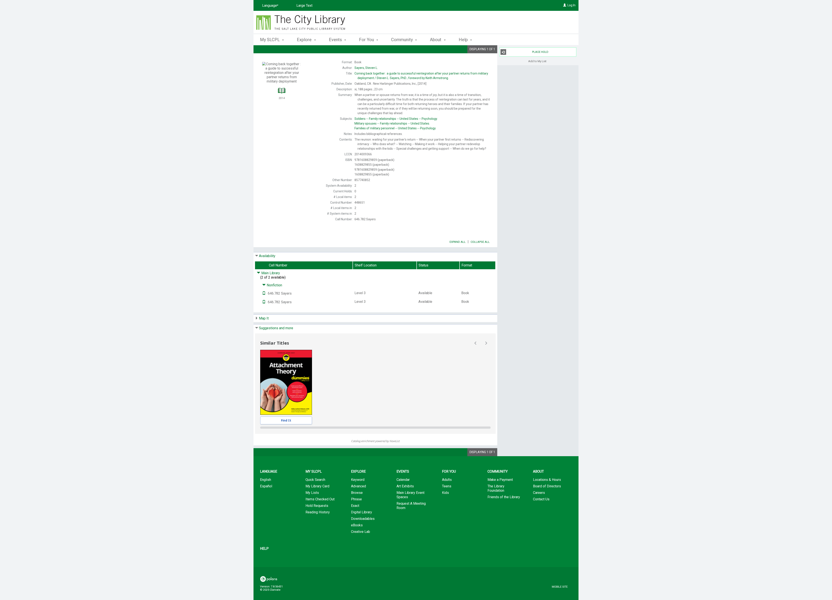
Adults (447, 480)
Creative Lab (360, 532)
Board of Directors (547, 486)
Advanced (358, 486)
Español (266, 486)
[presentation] (286, 382)
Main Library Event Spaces (410, 495)
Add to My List (537, 61)
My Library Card (317, 486)
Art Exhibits (405, 486)
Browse (357, 493)
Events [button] (336, 39)
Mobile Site (560, 586)
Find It (286, 420)
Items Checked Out (320, 499)
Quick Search (315, 480)
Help (264, 548)
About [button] (436, 39)
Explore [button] (305, 39)
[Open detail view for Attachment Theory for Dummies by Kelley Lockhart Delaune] (286, 382)
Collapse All (480, 241)
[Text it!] (264, 293)
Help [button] (464, 39)
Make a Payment (500, 480)
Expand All (458, 241)
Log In (571, 5)
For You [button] (367, 39)
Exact (355, 506)
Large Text (304, 5)
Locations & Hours (547, 480)
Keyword (357, 480)
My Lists (312, 493)
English (265, 480)
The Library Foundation (496, 488)
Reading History (318, 512)
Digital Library (361, 512)
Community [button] (402, 39)
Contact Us (541, 499)
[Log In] (564, 5)
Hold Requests (317, 506)
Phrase (356, 499)
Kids (445, 493)
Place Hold (540, 52)
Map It (264, 318)
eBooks (357, 525)
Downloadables (363, 519)
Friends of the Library (504, 497)
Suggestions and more (276, 328)
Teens (446, 486)
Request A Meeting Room (411, 505)
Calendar (403, 480)
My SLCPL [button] (270, 39)
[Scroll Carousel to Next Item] (486, 343)
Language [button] (268, 471)
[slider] (375, 427)
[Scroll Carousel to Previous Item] (475, 343)
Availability (267, 256)
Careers (539, 493)
